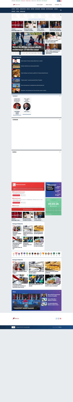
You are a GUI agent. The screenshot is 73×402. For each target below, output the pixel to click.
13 (30, 53)
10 (26, 53)
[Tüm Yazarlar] (59, 96)
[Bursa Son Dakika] (17, 5)
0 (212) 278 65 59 (16, 202)
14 (32, 53)
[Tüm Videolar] (59, 184)
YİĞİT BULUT (26, 111)
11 (27, 53)
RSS (14, 327)
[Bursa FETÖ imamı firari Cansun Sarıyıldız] (55, 187)
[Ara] (60, 5)
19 (40, 53)
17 (37, 53)
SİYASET (13, 11)
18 (38, 53)
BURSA (14, 152)
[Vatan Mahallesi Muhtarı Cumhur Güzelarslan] (55, 191)
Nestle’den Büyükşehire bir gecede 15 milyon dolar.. (17, 100)
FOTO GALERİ (40, 4)
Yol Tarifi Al (23, 195)
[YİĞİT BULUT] (27, 106)
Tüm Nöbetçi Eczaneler (28, 209)
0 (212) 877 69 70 (16, 195)
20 (41, 53)
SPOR (17, 11)
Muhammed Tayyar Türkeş (17, 112)
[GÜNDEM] (59, 119)
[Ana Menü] (60, 10)
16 (35, 53)
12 (29, 53)
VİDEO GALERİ (49, 4)
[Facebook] (56, 319)
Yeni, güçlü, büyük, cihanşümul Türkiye (27, 100)
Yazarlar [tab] (15, 96)
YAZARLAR (57, 4)
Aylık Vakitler (49, 214)
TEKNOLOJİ (22, 11)
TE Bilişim (59, 327)
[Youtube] (60, 319)
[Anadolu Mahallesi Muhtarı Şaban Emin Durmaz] (55, 194)
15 (34, 53)
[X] (58, 319)
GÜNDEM (15, 119)
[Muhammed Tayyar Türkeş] (17, 106)
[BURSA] (59, 152)
